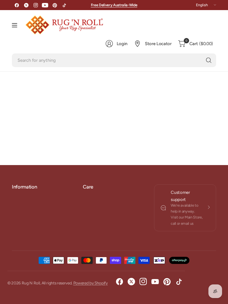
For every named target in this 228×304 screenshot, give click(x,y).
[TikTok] (64, 5)
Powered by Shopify (90, 283)
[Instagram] (35, 5)
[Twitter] (26, 5)
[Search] (208, 60)
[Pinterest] (54, 5)
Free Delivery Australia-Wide (114, 5)
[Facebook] (16, 5)
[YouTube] (45, 5)
